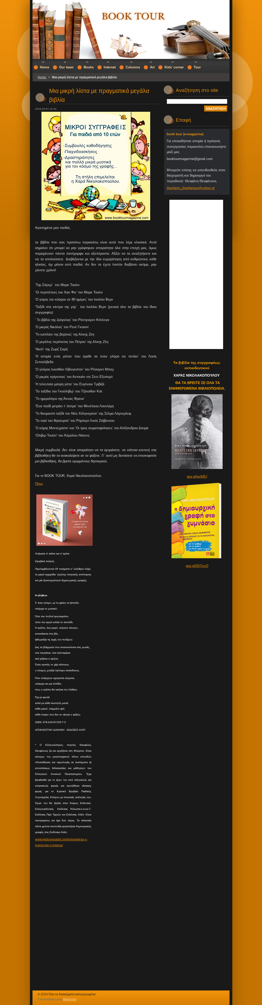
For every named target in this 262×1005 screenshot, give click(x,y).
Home (42, 77)
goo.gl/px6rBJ (197, 476)
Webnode (70, 999)
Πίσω (39, 484)
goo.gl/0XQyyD (197, 566)
